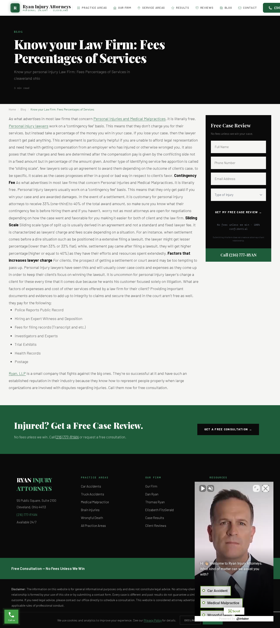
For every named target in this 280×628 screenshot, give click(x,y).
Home (12, 109)
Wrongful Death (92, 518)
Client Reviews (155, 526)
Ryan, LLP (17, 373)
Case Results (154, 518)
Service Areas (153, 7)
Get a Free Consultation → (228, 429)
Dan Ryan (151, 494)
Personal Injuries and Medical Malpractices (129, 118)
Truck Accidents (92, 494)
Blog (228, 7)
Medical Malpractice (95, 502)
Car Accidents (91, 486)
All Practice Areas (93, 526)
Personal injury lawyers (28, 125)
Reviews (207, 7)
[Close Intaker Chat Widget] (265, 488)
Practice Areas (94, 7)
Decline (190, 620)
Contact (250, 7)
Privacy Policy (153, 620)
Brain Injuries (90, 510)
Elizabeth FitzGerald (159, 510)
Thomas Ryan (155, 502)
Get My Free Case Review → (238, 212)
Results (182, 7)
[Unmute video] (202, 488)
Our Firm (124, 7)
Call (238, 255)
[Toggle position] (256, 488)
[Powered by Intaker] (242, 619)
